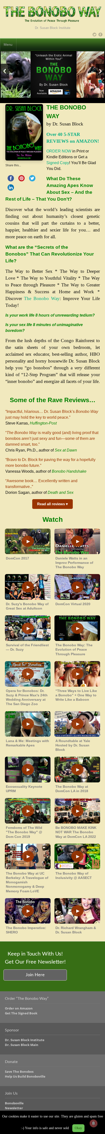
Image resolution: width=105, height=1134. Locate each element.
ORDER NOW (58, 151)
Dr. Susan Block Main (21, 1045)
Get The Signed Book (21, 1013)
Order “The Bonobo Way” (27, 999)
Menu (8, 44)
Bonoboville (14, 1103)
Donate (11, 1062)
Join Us (11, 1093)
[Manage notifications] (93, 1123)
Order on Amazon (19, 1008)
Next (100, 71)
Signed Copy (57, 163)
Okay (78, 1128)
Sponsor (12, 1030)
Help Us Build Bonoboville (25, 1076)
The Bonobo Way (42, 298)
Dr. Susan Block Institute (24, 1040)
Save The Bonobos (19, 1071)
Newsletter (14, 1108)
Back (4, 71)
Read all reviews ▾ (52, 504)
